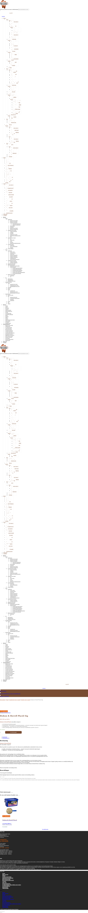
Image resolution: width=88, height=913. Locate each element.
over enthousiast (58, 779)
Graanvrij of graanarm (13, 27)
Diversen (13, 65)
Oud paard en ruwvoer (8, 202)
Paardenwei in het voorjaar (9, 204)
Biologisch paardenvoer (13, 37)
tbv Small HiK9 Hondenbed (16, 103)
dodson (10, 779)
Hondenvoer (10, 250)
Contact (5, 215)
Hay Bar (6, 312)
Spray (11, 241)
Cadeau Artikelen (10, 67)
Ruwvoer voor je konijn (14, 139)
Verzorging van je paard (11, 52)
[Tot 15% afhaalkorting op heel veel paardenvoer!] (0, 692)
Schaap (10, 156)
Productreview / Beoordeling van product (11, 884)
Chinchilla (9, 287)
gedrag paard (22, 779)
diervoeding (7, 779)
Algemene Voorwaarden (7, 878)
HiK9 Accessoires (13, 99)
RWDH (6, 317)
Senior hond (12, 592)
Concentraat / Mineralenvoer (13, 151)
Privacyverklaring (6, 883)
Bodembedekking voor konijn (14, 142)
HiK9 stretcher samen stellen (13, 97)
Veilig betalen (5, 888)
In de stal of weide (11, 60)
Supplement (13, 153)
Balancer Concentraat (13, 24)
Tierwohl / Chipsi (7, 182)
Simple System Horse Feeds (9, 178)
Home (3, 873)
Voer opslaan (7, 338)
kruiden (46, 779)
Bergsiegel (7, 646)
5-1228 (3, 779)
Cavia (10, 126)
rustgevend (68, 779)
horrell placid (40, 779)
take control (74, 779)
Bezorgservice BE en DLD (8, 880)
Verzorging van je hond (11, 92)
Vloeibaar (11, 232)
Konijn (10, 136)
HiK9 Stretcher (10, 278)
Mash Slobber (12, 564)
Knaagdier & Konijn (8, 125)
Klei (10, 577)
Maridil (6, 315)
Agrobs (6, 305)
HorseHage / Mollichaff (8, 171)
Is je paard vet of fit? (9, 189)
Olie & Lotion (12, 578)
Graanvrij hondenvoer (12, 78)
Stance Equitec (7, 659)
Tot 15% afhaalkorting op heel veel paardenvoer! (10, 693)
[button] (44, 890)
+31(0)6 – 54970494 (4, 696)
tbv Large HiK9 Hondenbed (16, 107)
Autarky (6, 645)
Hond (7, 68)
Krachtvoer (12, 227)
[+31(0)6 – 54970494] (0, 695)
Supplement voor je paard (12, 40)
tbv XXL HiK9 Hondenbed (16, 113)
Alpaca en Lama (10, 145)
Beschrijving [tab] (4, 737)
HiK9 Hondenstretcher (11, 94)
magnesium (50, 779)
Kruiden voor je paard (14, 46)
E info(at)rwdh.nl (3, 839)
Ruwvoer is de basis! (8, 208)
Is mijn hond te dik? (9, 191)
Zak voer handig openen (9, 211)
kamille (43, 779)
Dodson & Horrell (8, 164)
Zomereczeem (9, 213)
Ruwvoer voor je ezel (14, 148)
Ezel (10, 146)
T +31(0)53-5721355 (4, 840)
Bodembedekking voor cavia (14, 133)
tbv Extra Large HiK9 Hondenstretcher (16, 110)
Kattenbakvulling (10, 618)
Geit (8, 302)
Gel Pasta (11, 233)
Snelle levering (3, 691)
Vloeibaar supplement (12, 90)
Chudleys (7, 309)
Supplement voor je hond (12, 86)
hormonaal (33, 779)
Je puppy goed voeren (9, 197)
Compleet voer (12, 290)
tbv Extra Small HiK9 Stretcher (16, 101)
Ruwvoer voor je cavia (14, 129)
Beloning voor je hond (12, 115)
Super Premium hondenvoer (14, 83)
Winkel (4, 18)
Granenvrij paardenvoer (15, 31)
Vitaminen (78, 779)
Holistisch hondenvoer (12, 80)
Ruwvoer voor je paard (14, 22)
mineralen (53, 779)
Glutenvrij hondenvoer (12, 76)
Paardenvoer (10, 219)
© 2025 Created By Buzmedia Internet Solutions (9, 909)
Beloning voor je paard (14, 35)
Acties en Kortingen (6, 876)
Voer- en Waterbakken (13, 64)
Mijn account (5, 874)
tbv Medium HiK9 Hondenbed (17, 105)
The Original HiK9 (8, 169)
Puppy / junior (12, 251)
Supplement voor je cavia (14, 131)
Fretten (9, 301)
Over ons (4, 882)
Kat (7, 119)
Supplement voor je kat (12, 123)
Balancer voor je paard (9, 185)
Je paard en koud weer (9, 195)
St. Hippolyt (7, 322)
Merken (5, 157)
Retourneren (5, 887)
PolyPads (7, 316)
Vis (12, 117)
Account (3, 16)
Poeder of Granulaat (12, 42)
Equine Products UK (9, 166)
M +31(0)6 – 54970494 (4, 847)
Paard (7, 19)
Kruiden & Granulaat (13, 88)
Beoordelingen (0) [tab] (5, 738)
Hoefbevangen (7, 326)
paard (62, 779)
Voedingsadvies (6, 324)
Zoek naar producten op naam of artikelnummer (9, 9)
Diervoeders (2, 699)
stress (71, 779)
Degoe (9, 288)
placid (65, 779)
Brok (11, 236)
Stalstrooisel (12, 245)
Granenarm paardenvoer (15, 29)
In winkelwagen (13, 732)
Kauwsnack (13, 116)
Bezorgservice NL (6, 879)
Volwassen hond (13, 73)
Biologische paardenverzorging (14, 48)
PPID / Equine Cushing (8, 206)
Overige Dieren (7, 632)
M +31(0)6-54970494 (4, 841)
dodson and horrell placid (16, 779)
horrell (36, 779)
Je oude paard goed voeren (8, 199)
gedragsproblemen (28, 779)
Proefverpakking (6, 886)
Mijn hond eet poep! (8, 193)
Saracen (6, 318)
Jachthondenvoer (13, 258)
